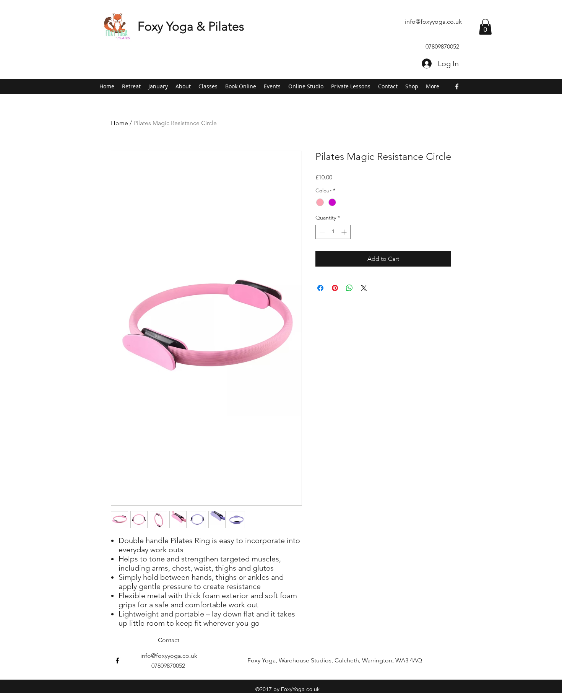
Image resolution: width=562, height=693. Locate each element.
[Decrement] (321, 232)
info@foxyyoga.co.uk (433, 21)
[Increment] (344, 232)
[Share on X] (364, 288)
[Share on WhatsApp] (349, 288)
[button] (485, 27)
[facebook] (457, 86)
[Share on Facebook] (320, 288)
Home (119, 123)
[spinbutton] (333, 232)
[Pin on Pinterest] (334, 288)
